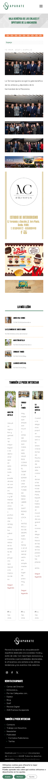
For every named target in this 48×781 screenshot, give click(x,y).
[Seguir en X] (17, 672)
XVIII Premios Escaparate (18, 710)
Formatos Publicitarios (18, 738)
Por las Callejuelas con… (17, 693)
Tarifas (11, 741)
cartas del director (21, 334)
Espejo (9, 42)
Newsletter (11, 731)
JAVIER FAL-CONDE (19, 318)
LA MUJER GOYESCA (19, 363)
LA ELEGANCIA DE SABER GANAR (15, 329)
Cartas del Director (15, 686)
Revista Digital (13, 706)
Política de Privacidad (24, 759)
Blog (24, 356)
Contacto (11, 724)
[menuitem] (41, 8)
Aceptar (7, 777)
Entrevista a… (12, 690)
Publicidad (11, 734)
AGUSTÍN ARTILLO (19, 340)
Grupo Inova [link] (13, 756)
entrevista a (27, 322)
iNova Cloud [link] (22, 753)
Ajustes (31, 777)
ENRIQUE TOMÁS (19, 352)
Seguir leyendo (10, 586)
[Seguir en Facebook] (12, 672)
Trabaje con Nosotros (16, 728)
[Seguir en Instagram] (7, 672)
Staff (9, 703)
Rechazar (20, 777)
